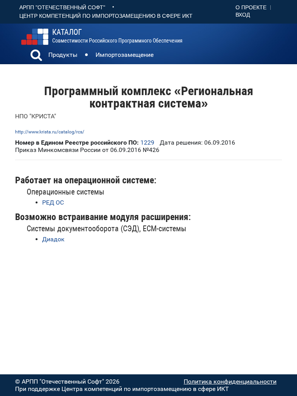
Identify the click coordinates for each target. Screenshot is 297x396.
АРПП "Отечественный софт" (62, 7)
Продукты (62, 54)
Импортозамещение (125, 54)
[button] (36, 56)
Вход (243, 15)
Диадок (53, 239)
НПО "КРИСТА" (35, 116)
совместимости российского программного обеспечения (117, 36)
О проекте (251, 7)
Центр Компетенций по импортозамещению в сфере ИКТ (106, 16)
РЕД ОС (53, 202)
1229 (147, 142)
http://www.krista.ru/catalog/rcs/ (49, 132)
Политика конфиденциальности (230, 381)
